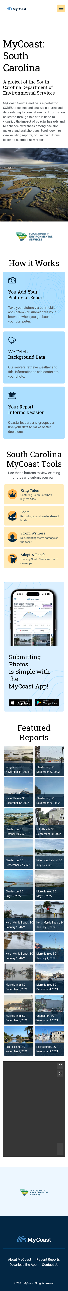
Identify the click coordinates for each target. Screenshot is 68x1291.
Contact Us (50, 1265)
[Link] (18, 761)
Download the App (23, 1265)
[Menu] (61, 8)
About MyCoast (19, 1259)
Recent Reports (48, 1259)
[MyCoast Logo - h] (16, 9)
